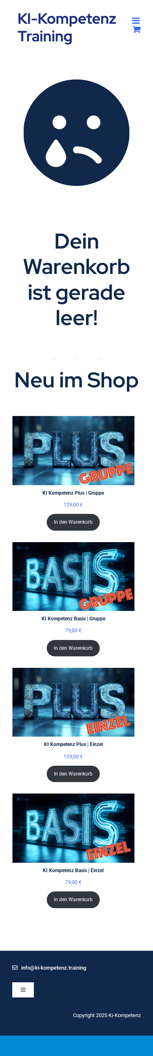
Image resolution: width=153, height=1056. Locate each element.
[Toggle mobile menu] (136, 20)
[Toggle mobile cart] (137, 29)
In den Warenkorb (73, 522)
